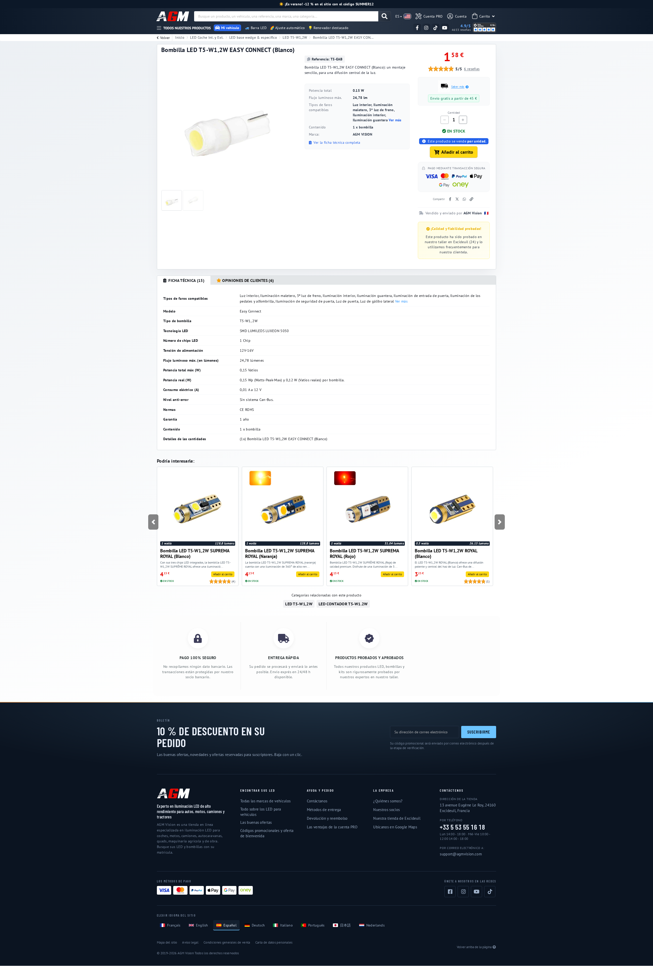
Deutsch (258, 925)
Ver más (395, 120)
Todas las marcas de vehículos (265, 801)
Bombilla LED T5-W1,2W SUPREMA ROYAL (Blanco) (194, 553)
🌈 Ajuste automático (287, 27)
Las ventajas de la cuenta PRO (332, 827)
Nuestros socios (386, 809)
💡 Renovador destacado (328, 27)
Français (174, 925)
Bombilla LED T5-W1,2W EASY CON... (343, 37)
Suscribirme (478, 731)
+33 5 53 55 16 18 (462, 827)
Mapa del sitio (167, 942)
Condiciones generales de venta (227, 942)
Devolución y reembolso (327, 818)
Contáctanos (317, 801)
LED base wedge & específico (253, 37)
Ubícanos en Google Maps (395, 827)
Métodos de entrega (324, 809)
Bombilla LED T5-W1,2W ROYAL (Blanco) (446, 553)
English (202, 925)
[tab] (183, 280)
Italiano (286, 925)
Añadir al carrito (457, 152)
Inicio (179, 37)
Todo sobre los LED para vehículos (260, 812)
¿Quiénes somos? (388, 801)
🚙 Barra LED (256, 27)
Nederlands (375, 925)
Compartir (439, 199)
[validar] (384, 16)
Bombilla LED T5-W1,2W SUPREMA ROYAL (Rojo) (364, 553)
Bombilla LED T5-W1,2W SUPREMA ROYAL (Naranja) (279, 553)
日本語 (345, 925)
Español (229, 925)
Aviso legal (190, 942)
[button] (153, 522)
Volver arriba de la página (474, 947)
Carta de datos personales (274, 942)
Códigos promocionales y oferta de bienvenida (267, 833)
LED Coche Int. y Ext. (206, 37)
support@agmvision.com (461, 854)
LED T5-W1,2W (295, 37)
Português (316, 925)
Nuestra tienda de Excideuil (396, 818)
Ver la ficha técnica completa (336, 142)
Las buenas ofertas (256, 822)
